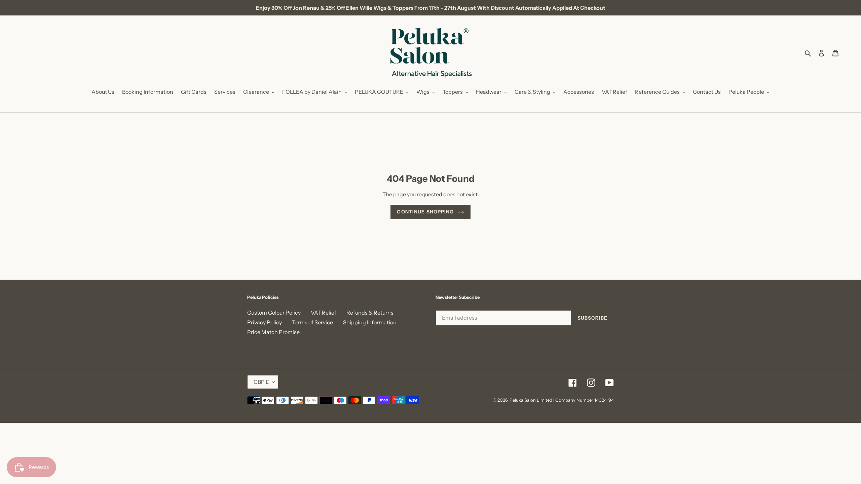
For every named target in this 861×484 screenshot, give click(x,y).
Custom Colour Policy (274, 312)
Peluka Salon (523, 400)
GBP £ (261, 381)
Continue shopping (425, 212)
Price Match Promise (273, 332)
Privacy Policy (264, 322)
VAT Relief (323, 312)
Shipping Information (370, 322)
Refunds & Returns (370, 312)
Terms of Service (312, 322)
